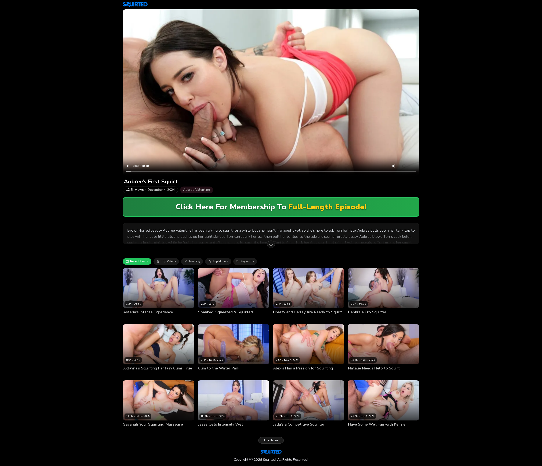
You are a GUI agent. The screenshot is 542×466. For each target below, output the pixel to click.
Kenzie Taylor (357, 432)
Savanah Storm (133, 432)
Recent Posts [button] (139, 261)
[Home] (135, 4)
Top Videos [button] (168, 261)
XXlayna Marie (133, 375)
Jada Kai (278, 432)
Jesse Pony (205, 432)
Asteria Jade (131, 319)
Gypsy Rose (206, 375)
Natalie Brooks (358, 375)
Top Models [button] (220, 261)
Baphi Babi (355, 319)
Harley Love (296, 319)
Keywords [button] (247, 261)
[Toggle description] (271, 244)
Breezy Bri (280, 319)
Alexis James (281, 375)
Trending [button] (194, 261)
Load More (271, 440)
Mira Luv (203, 319)
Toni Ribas (148, 319)
